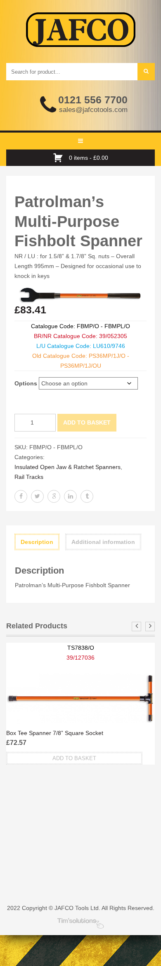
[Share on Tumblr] (86, 496)
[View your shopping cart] (60, 157)
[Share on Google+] (53, 496)
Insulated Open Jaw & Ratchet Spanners (67, 467)
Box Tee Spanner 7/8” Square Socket (54, 733)
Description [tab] (37, 542)
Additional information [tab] (103, 542)
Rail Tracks (28, 477)
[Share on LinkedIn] (70, 496)
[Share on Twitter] (37, 496)
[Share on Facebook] (20, 496)
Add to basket (87, 422)
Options (25, 383)
